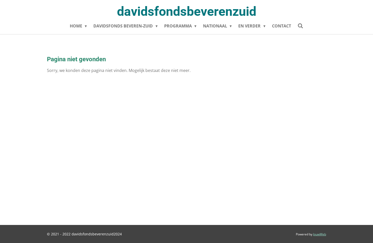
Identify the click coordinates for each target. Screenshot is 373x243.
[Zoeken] (300, 26)
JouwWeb (319, 234)
